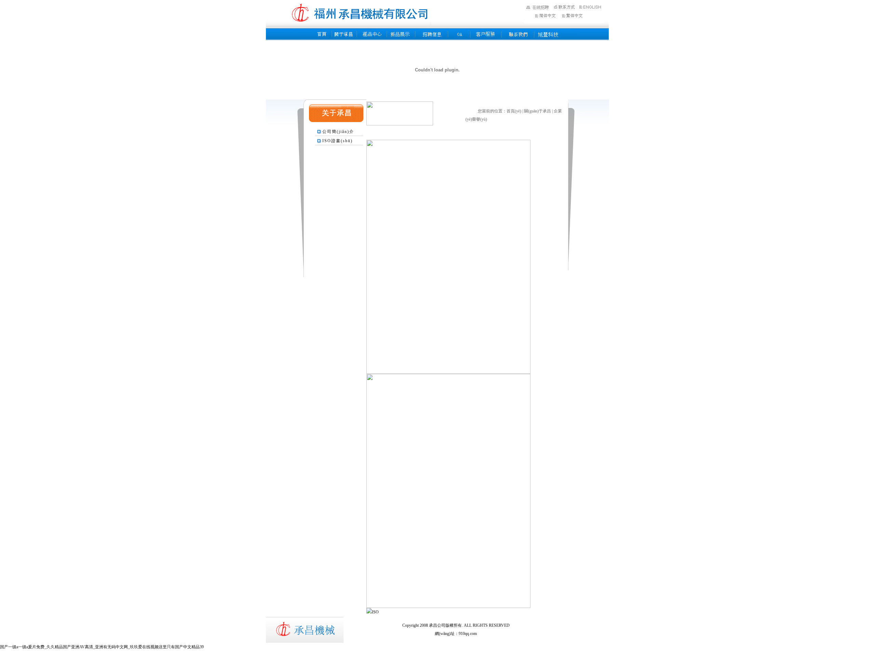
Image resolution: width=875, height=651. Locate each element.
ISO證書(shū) (337, 140)
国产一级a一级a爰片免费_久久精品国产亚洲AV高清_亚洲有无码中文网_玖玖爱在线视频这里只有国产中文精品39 (102, 647)
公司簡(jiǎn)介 (338, 131)
